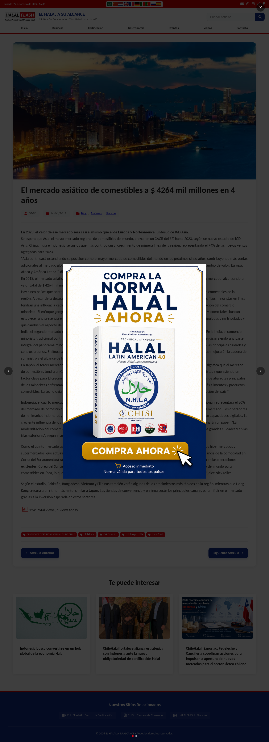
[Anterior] (8, 371)
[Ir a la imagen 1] (133, 736)
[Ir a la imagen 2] (136, 736)
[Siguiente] (260, 371)
